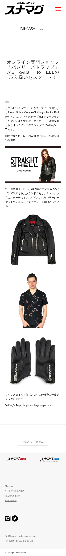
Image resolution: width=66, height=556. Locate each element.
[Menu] (56, 8)
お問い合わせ (10, 501)
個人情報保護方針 (12, 496)
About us (9, 486)
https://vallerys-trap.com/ (37, 405)
